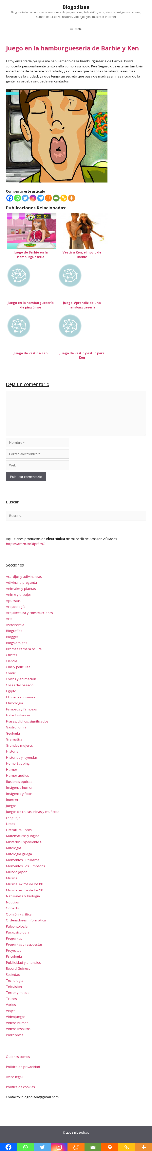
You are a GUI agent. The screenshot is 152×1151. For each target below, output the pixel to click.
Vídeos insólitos (18, 1028)
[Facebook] (9, 198)
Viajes (10, 1010)
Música (11, 878)
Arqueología (16, 606)
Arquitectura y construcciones (29, 612)
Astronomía (15, 624)
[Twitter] (25, 198)
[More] (71, 198)
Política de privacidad (23, 1066)
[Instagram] (32, 198)
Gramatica (14, 739)
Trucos (11, 998)
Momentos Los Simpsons (25, 866)
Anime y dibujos (18, 594)
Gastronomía (16, 727)
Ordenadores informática (26, 920)
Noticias (12, 902)
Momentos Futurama (22, 860)
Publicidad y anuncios (23, 962)
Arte (9, 618)
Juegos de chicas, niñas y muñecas (32, 811)
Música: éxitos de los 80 (24, 884)
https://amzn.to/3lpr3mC (25, 543)
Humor (11, 769)
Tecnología (14, 980)
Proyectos (13, 950)
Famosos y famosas (21, 709)
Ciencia (11, 661)
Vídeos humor (17, 1022)
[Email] (56, 198)
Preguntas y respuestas (24, 944)
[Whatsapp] (17, 198)
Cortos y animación (21, 679)
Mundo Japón (16, 872)
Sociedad (13, 974)
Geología (13, 733)
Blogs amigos (16, 642)
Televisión (14, 986)
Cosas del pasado (19, 685)
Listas (10, 823)
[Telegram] (40, 198)
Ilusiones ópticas (19, 781)
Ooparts (12, 908)
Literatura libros (19, 830)
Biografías (14, 630)
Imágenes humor (19, 787)
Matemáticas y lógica (22, 835)
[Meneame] (48, 198)
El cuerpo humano (20, 697)
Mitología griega (19, 854)
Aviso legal (14, 1076)
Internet (12, 799)
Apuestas (13, 600)
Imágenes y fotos (19, 793)
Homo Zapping (18, 763)
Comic (11, 673)
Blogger (12, 637)
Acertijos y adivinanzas (24, 576)
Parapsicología (17, 932)
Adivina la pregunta (21, 582)
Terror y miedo (17, 992)
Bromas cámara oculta (24, 649)
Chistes (11, 655)
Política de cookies (20, 1087)
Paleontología (17, 926)
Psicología (14, 956)
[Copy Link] (63, 198)
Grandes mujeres (19, 745)
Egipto (11, 691)
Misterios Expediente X (24, 842)
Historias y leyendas (22, 757)
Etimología (14, 703)
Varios (11, 1004)
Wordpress (14, 1035)
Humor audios (17, 775)
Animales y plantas (21, 588)
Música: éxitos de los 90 (24, 890)
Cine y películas (18, 667)
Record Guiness (18, 968)
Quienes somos (18, 1056)
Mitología (13, 848)
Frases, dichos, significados (27, 721)
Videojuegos (15, 1016)
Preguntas (14, 938)
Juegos (11, 805)
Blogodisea (76, 7)
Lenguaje (13, 817)
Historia (12, 751)
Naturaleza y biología (23, 896)
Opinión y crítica (19, 914)
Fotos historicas (18, 715)
